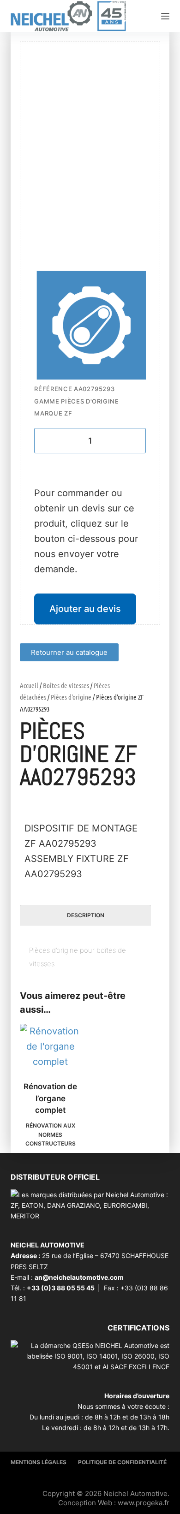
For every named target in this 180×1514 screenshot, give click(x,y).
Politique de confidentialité (122, 1462)
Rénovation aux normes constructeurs (50, 1134)
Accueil (29, 685)
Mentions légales (38, 1462)
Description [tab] (85, 915)
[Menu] (165, 16)
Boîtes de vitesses (66, 685)
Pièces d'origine (71, 697)
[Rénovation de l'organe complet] (50, 1046)
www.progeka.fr (143, 1502)
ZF (68, 413)
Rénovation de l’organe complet (50, 1098)
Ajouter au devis (85, 608)
